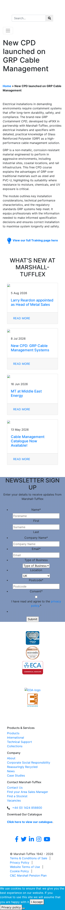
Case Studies (16, 775)
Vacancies (14, 800)
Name (36, 509)
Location (36, 570)
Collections (14, 746)
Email (36, 549)
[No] (23, 908)
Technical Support (19, 742)
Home (7, 86)
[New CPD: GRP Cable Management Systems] (32, 330)
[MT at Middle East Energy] (32, 376)
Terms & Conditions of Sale (28, 858)
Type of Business (36, 560)
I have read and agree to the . (36, 603)
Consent (36, 591)
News (11, 771)
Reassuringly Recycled (22, 767)
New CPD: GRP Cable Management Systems (30, 348)
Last (36, 532)
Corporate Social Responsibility (28, 762)
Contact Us (15, 787)
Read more (21, 318)
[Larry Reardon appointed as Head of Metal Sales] (32, 285)
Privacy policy (11, 907)
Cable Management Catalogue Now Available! (27, 441)
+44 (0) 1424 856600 (27, 807)
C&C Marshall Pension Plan (28, 875)
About (11, 758)
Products (13, 733)
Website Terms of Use (25, 867)
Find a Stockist (17, 796)
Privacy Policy (19, 862)
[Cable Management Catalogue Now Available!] (32, 421)
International (15, 737)
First (36, 521)
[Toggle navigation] (8, 30)
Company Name (36, 537)
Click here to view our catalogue (30, 822)
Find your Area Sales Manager (27, 792)
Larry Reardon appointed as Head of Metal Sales (32, 302)
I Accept (37, 902)
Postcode (36, 580)
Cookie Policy (19, 871)
